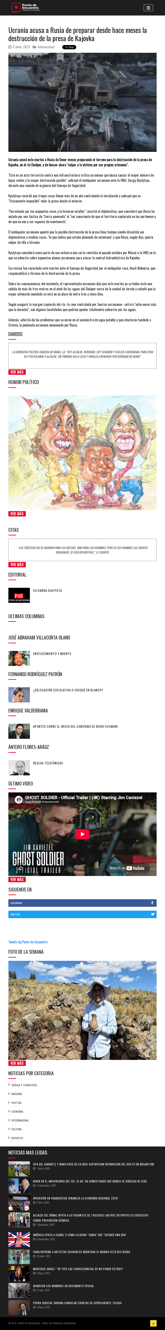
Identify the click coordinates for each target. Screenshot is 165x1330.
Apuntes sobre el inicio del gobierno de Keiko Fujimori (75, 726)
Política (16, 1102)
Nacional (17, 1094)
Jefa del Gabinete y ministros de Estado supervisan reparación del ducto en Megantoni (93, 1164)
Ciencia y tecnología (24, 1085)
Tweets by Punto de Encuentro (27, 941)
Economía (17, 1111)
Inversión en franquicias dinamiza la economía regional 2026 (75, 1198)
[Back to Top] (153, 1323)
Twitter (15, 914)
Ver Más (17, 372)
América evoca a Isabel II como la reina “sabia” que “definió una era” (80, 1235)
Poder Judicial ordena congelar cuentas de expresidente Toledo (77, 1303)
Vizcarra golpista (47, 590)
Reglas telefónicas (48, 763)
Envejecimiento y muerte (52, 653)
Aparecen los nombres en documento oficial (63, 1286)
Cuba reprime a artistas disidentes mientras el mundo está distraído (81, 1252)
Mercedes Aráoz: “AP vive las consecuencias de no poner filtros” (78, 1269)
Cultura (16, 1129)
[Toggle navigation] (148, 7)
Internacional (45, 46)
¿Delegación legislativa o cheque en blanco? (68, 690)
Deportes (17, 1138)
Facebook (16, 903)
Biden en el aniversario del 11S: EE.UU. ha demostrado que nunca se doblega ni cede (90, 1181)
